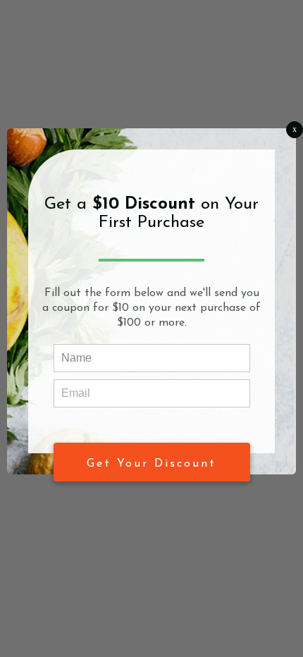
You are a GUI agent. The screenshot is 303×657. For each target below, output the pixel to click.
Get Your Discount (151, 463)
